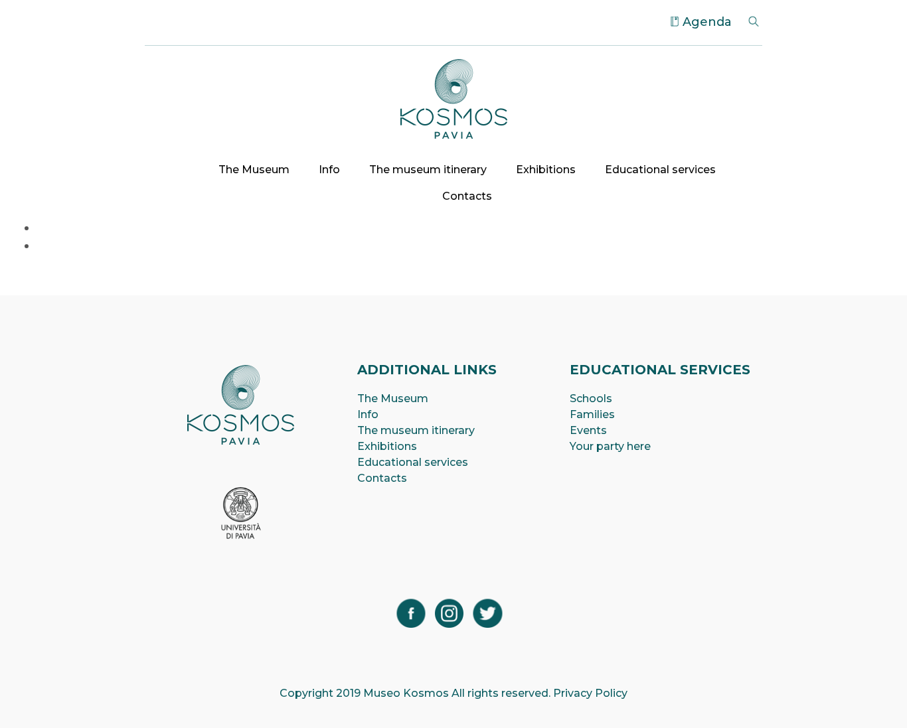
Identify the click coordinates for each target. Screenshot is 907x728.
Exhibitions (546, 169)
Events (588, 430)
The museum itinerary (428, 169)
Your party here (610, 446)
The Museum (253, 169)
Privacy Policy (590, 693)
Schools (591, 398)
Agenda (707, 22)
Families (592, 414)
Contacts (467, 196)
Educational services (660, 169)
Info (329, 169)
